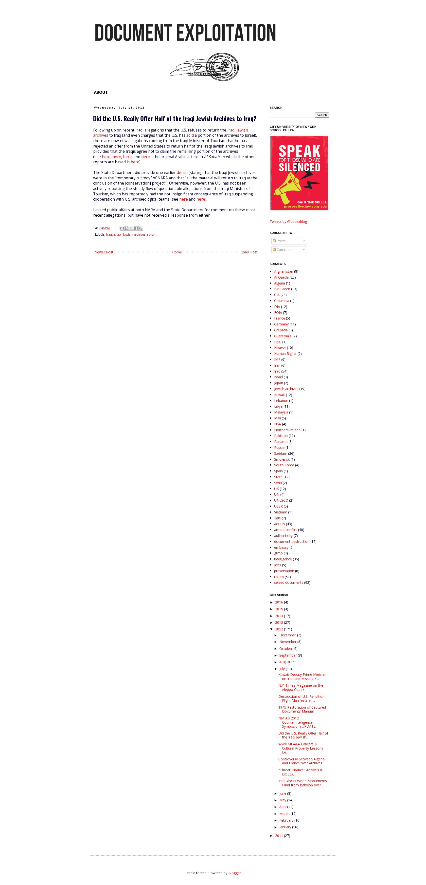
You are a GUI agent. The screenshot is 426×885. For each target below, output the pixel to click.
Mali (277, 418)
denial (182, 172)
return (152, 234)
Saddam (280, 453)
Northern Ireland (287, 430)
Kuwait (279, 394)
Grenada (281, 330)
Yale (277, 518)
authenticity (283, 535)
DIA (277, 306)
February (286, 820)
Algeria (279, 283)
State (278, 476)
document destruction (291, 541)
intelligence (283, 559)
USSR (278, 506)
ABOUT (101, 92)
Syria (278, 482)
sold (190, 135)
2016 (279, 602)
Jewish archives (134, 234)
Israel (117, 234)
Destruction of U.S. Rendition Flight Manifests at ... (301, 698)
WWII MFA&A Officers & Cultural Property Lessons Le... (300, 748)
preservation (284, 570)
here (106, 156)
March (284, 813)
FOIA (278, 312)
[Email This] (122, 228)
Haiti (277, 341)
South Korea (284, 465)
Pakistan (281, 435)
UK (276, 488)
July (282, 668)
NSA (277, 424)
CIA (277, 294)
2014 (279, 615)
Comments (285, 249)
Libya (278, 406)
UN (276, 494)
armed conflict (285, 529)
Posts (281, 241)
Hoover (280, 347)
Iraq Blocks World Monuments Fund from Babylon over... (302, 782)
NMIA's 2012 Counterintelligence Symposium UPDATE (297, 722)
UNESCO (281, 500)
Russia (279, 447)
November (288, 641)
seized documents (288, 582)
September (288, 655)
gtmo (278, 553)
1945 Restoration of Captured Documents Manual (302, 709)
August (285, 661)
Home (177, 252)
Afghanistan (283, 271)
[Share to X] (131, 228)
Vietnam (280, 512)
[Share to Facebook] (136, 228)
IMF (277, 359)
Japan (278, 382)
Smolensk (282, 459)
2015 (279, 608)
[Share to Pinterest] (140, 228)
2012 (279, 629)
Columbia (281, 300)
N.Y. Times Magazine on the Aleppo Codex (300, 687)
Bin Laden (282, 288)
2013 (279, 622)
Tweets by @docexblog (288, 221)
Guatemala (283, 336)
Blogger (234, 872)
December (288, 635)
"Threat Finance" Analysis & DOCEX (300, 772)
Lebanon (281, 400)
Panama (280, 441)
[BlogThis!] (126, 228)
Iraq (109, 234)
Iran (277, 365)
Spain (278, 471)
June (283, 793)
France (279, 318)
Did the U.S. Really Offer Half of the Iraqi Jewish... (303, 735)
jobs (277, 565)
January (285, 827)
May (283, 800)
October (286, 648)
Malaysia (281, 412)
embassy (281, 547)
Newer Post (103, 252)
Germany (281, 324)
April (283, 806)
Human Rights (285, 353)
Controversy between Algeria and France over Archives (301, 761)
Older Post (249, 252)
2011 (279, 835)
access (279, 523)
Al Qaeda (281, 277)
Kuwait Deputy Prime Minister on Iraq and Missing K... (302, 676)
